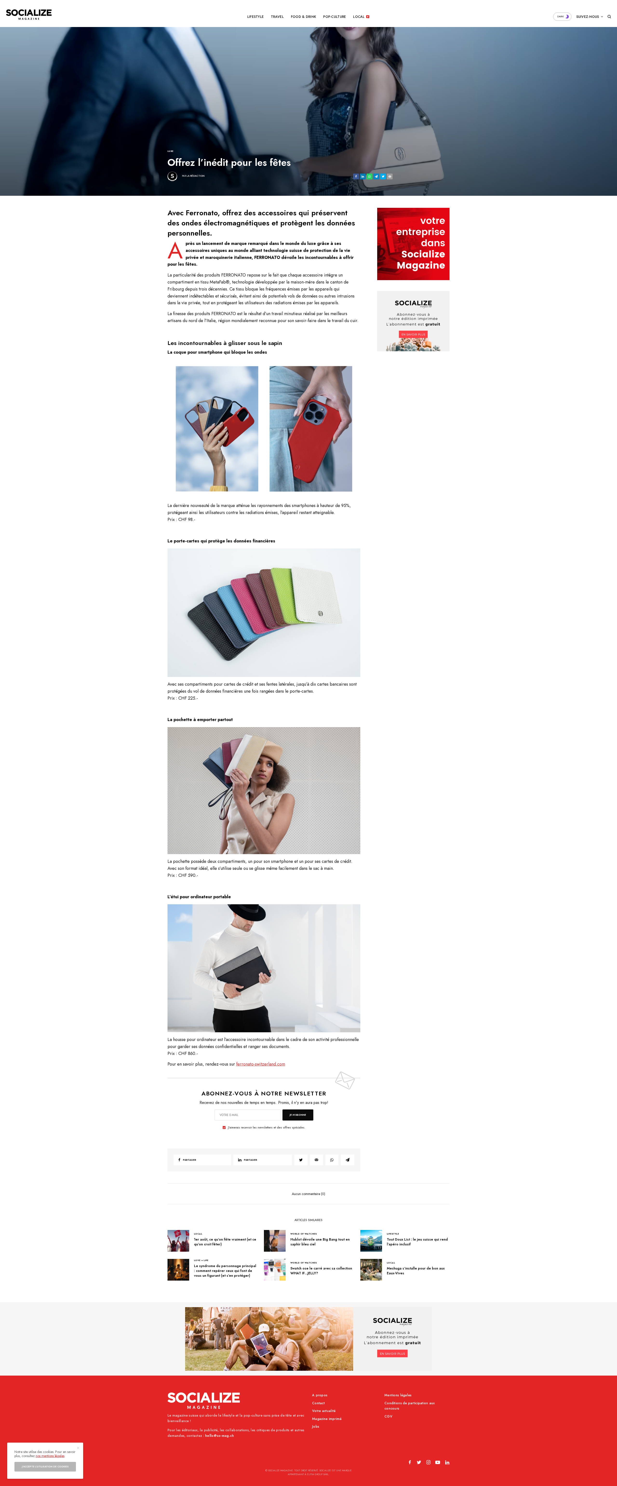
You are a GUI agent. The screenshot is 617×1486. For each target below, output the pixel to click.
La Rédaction (196, 176)
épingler (267, 429)
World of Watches (303, 1233)
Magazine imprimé (327, 1418)
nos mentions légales (50, 1455)
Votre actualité (323, 1410)
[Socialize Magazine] (29, 14)
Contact (318, 1403)
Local (198, 1233)
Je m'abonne (298, 1115)
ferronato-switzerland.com (260, 1064)
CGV (388, 1416)
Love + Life (201, 1260)
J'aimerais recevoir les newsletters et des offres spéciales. (266, 1127)
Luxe (171, 151)
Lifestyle (393, 1233)
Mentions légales (397, 1395)
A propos (319, 1395)
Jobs (315, 1426)
